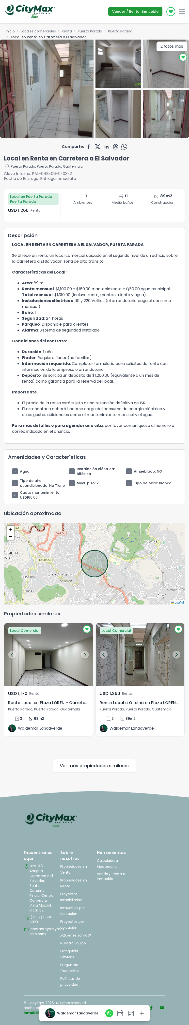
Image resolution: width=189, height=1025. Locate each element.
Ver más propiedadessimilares (94, 766)
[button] (10, 529)
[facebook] (89, 147)
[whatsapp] (124, 147)
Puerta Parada (90, 31)
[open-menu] (182, 11)
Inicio (10, 31)
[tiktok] (151, 1007)
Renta (67, 31)
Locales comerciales (38, 31)
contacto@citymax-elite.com (39, 931)
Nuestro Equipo (73, 943)
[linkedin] (107, 147)
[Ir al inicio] (51, 820)
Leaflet (179, 602)
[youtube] (161, 1007)
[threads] (115, 147)
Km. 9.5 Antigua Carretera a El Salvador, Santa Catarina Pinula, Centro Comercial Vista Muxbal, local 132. (38, 888)
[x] (98, 147)
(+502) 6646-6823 (39, 919)
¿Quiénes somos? (75, 935)
